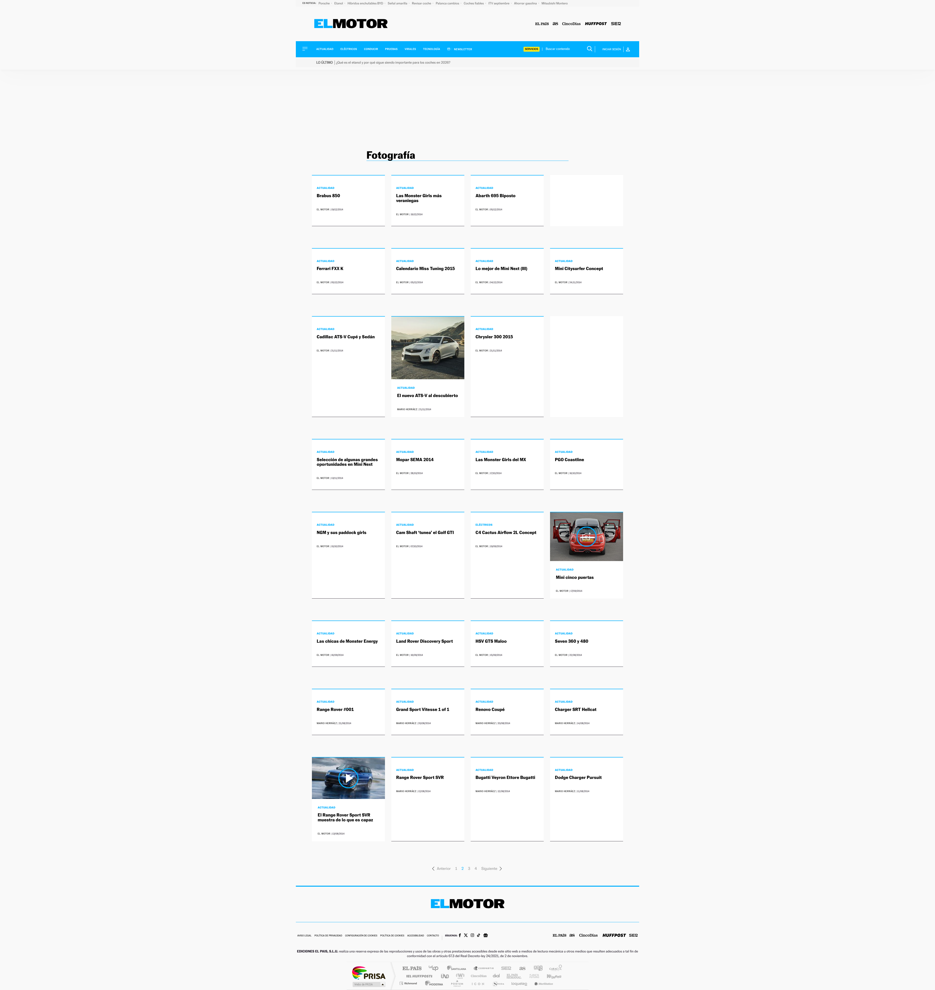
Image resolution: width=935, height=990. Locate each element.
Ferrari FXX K (330, 268)
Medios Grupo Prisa (368, 984)
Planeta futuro (532, 976)
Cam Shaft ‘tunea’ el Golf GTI (425, 532)
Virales (410, 49)
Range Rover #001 (335, 709)
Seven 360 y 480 (571, 641)
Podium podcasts (457, 983)
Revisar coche (422, 3)
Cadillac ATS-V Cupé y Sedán (346, 337)
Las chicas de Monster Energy (347, 641)
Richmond (409, 983)
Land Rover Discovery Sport (424, 641)
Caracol (554, 969)
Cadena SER (504, 969)
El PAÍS (412, 969)
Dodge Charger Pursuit (578, 777)
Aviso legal (304, 935)
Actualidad (324, 49)
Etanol (339, 3)
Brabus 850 (328, 195)
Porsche (324, 3)
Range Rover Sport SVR (420, 777)
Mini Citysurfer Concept (579, 268)
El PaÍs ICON (477, 983)
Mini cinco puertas (575, 577)
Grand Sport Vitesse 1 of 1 (422, 709)
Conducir (371, 49)
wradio (459, 976)
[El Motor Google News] (485, 935)
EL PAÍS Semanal (514, 976)
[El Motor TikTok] (478, 935)
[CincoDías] (571, 24)
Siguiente (489, 868)
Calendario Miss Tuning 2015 (425, 268)
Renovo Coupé (490, 709)
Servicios (531, 49)
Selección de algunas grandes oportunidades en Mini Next (347, 462)
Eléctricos (348, 49)
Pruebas (391, 49)
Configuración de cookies (361, 935)
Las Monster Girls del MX (501, 459)
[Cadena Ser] (616, 24)
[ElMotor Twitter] (466, 935)
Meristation (543, 983)
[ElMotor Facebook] (460, 935)
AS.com (520, 969)
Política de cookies (392, 935)
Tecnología (431, 49)
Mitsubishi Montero (555, 3)
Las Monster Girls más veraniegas (419, 198)
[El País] (542, 24)
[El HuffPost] (596, 24)
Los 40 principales (435, 969)
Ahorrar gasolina (526, 3)
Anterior (444, 868)
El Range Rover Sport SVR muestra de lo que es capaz (345, 818)
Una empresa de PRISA (368, 973)
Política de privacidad (328, 935)
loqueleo (520, 983)
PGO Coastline (569, 459)
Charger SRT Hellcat (576, 709)
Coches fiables (474, 3)
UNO (445, 976)
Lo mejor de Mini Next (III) (501, 268)
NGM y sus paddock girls (341, 532)
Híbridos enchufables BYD (366, 3)
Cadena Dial (496, 976)
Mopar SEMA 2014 (415, 459)
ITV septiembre (499, 3)
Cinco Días (478, 976)
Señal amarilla (398, 3)
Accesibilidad (415, 935)
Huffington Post (418, 976)
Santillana (458, 969)
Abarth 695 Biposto (495, 195)
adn (536, 969)
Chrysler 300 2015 (494, 337)
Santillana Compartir (484, 969)
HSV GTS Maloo (491, 641)
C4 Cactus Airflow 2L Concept (506, 532)
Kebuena (550, 976)
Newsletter (462, 49)
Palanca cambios (448, 3)
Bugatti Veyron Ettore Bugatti (505, 777)
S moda (498, 983)
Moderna (433, 983)
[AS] (555, 24)
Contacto (433, 935)
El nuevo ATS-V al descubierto (427, 395)
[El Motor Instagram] (472, 935)
